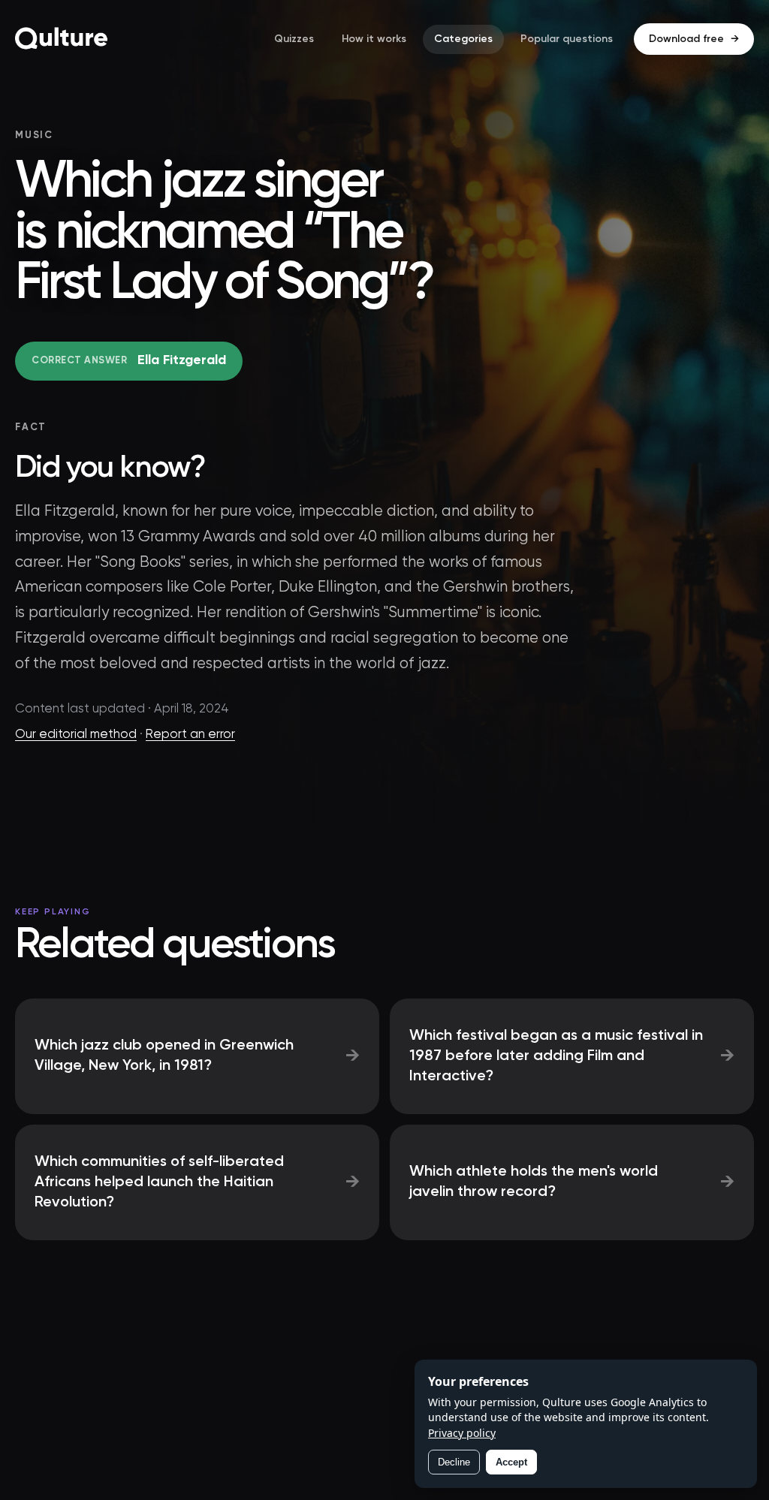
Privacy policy (462, 1433)
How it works (374, 39)
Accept (511, 1462)
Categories (463, 39)
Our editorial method (76, 734)
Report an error (190, 734)
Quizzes (294, 39)
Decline (454, 1462)
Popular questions (566, 39)
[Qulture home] (61, 39)
